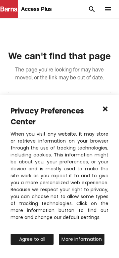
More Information (81, 239)
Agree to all (32, 239)
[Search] (92, 9)
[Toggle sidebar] (108, 9)
